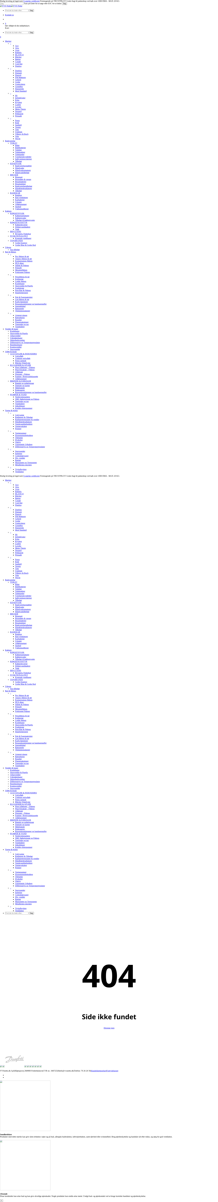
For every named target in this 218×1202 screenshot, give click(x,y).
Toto (17, 569)
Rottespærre (20, 829)
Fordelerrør (19, 727)
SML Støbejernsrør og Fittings (27, 838)
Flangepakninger (22, 761)
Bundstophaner (16, 784)
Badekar (18, 634)
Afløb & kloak (11, 791)
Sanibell (18, 564)
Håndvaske (19, 607)
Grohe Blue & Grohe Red (25, 684)
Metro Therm (20, 548)
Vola (17, 575)
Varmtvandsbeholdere (23, 863)
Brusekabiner (20, 623)
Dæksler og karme (22, 825)
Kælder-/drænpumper (23, 847)
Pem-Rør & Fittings (23, 729)
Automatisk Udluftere (23, 883)
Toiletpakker (20, 591)
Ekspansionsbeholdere (24, 874)
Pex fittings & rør (22, 695)
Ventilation (19, 911)
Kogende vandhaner (23, 677)
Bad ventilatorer (21, 636)
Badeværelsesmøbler (23, 605)
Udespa (8, 686)
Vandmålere (20, 766)
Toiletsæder (19, 593)
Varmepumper (20, 872)
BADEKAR (15, 632)
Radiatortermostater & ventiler (27, 859)
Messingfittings (21, 709)
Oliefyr (18, 881)
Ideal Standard (21, 530)
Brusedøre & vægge (23, 618)
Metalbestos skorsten (23, 904)
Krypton (18, 541)
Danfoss (18, 510)
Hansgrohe (19, 528)
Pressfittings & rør (22, 716)
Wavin (17, 578)
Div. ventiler (20, 897)
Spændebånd (20, 745)
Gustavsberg (20, 523)
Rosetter (18, 759)
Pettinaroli (19, 553)
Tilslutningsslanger (22, 750)
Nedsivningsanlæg (22, 836)
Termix (18, 566)
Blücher (18, 496)
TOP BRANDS (16, 680)
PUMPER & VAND (18, 834)
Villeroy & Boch (21, 573)
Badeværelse (10, 580)
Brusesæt (18, 616)
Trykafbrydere (20, 908)
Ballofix (18, 491)
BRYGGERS (15, 670)
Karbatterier (20, 639)
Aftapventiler (15, 775)
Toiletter (18, 589)
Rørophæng (20, 757)
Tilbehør (18, 600)
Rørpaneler (19, 747)
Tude (17, 668)
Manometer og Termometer (26, 902)
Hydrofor (19, 879)
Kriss (17, 539)
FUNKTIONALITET (19, 675)
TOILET (13, 582)
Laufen (18, 544)
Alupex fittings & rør (23, 698)
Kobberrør (19, 718)
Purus (17, 559)
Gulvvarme (19, 854)
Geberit (18, 519)
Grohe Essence (21, 682)
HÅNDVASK (16, 603)
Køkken (8, 650)
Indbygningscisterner (23, 598)
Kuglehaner (19, 723)
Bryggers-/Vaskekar (23, 673)
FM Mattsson (20, 516)
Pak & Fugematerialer (24, 736)
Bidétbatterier (20, 587)
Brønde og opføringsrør (24, 822)
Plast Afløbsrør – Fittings (25, 806)
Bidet (17, 584)
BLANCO (19, 494)
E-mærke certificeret (31, 1)
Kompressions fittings (23, 700)
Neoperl (18, 550)
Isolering (18, 892)
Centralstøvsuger (22, 895)
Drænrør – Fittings (22, 813)
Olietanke (19, 877)
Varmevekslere (21, 865)
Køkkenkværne (21, 664)
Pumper (18, 868)
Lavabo (18, 546)
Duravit (18, 514)
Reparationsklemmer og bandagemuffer (31, 743)
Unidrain (18, 571)
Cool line (18, 503)
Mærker (8, 480)
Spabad (18, 646)
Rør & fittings (10, 691)
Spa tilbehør (15, 689)
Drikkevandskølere (22, 666)
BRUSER (14, 614)
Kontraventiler (16, 786)
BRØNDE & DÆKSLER (20, 820)
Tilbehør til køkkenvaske (25, 659)
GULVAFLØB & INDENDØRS (23, 793)
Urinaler (18, 641)
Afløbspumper (21, 643)
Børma (18, 498)
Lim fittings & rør (22, 738)
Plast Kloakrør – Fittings (25, 809)
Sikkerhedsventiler (17, 779)
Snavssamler (15, 788)
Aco (17, 485)
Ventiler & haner (11, 768)
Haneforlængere (21, 732)
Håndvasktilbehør (22, 612)
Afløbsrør (19, 811)
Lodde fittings (20, 720)
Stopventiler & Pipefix (24, 725)
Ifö (16, 535)
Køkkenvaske (20, 657)
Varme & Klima (11, 849)
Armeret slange (21, 754)
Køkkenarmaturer (22, 655)
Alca (17, 487)
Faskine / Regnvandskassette (26, 815)
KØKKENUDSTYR (18, 661)
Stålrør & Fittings (22, 704)
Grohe (17, 521)
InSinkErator (20, 537)
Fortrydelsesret (112, 1071)
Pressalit (18, 555)
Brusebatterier (20, 621)
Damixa (18, 505)
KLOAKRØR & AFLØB (20, 804)
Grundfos (19, 525)
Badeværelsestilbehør (23, 625)
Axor (17, 489)
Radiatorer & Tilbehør (24, 856)
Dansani (18, 512)
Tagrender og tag (22, 763)
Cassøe (18, 501)
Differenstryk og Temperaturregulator (25, 781)
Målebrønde (20, 827)
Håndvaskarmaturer (23, 609)
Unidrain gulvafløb (22, 797)
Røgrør (18, 899)
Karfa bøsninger (21, 741)
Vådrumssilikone (22, 648)
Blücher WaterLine (22, 802)
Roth (17, 562)
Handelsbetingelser (98, 1071)
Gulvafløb (19, 795)
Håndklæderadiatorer (23, 627)
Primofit (18, 707)
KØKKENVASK (17, 652)
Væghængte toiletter (23, 596)
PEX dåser (19, 702)
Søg (64, 4)
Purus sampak (20, 800)
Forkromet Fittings (22, 711)
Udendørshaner (16, 777)
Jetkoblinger (20, 845)
